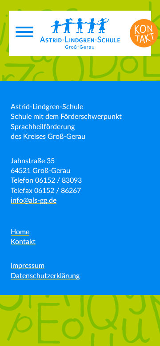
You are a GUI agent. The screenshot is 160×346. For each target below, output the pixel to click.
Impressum (27, 265)
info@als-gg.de (33, 200)
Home (20, 232)
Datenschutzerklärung (45, 275)
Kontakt (23, 241)
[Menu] (24, 33)
